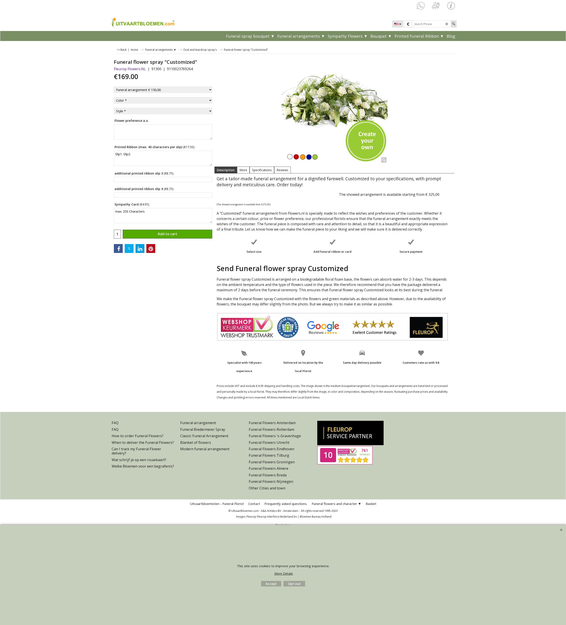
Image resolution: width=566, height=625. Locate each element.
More (243, 170)
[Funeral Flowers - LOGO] (142, 21)
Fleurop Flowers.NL (130, 68)
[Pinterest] (150, 248)
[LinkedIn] (140, 248)
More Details (283, 573)
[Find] (453, 24)
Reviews (282, 170)
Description (226, 170)
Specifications (262, 170)
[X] (129, 248)
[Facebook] (118, 248)
